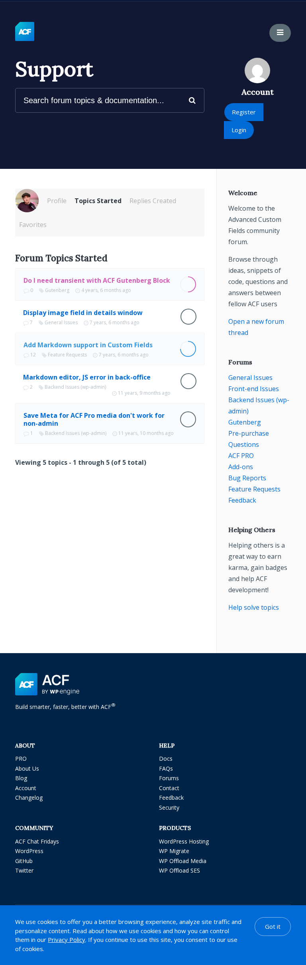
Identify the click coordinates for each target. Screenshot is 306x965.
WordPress (29, 851)
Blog (21, 778)
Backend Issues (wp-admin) (75, 387)
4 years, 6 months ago (106, 290)
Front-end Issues (253, 388)
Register (244, 112)
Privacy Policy (66, 939)
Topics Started (98, 200)
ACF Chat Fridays (37, 841)
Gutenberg (57, 290)
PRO (21, 758)
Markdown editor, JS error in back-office (87, 377)
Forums (169, 778)
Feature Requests (67, 354)
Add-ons (240, 466)
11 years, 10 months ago (146, 433)
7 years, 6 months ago (114, 322)
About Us (27, 768)
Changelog (29, 797)
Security (169, 807)
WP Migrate (174, 851)
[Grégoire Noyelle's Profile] (27, 201)
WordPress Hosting (184, 841)
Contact (169, 788)
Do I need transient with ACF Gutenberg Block (97, 280)
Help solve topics (253, 607)
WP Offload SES (179, 870)
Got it (272, 926)
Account (25, 788)
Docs (166, 758)
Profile (57, 200)
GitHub (24, 861)
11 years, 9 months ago (144, 393)
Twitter (24, 870)
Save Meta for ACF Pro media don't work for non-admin (94, 419)
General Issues (61, 322)
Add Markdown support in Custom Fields (88, 345)
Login (238, 130)
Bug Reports (247, 478)
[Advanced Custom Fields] (24, 32)
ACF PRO (241, 455)
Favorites (33, 224)
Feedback (242, 500)
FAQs (166, 768)
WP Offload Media (182, 861)
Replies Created (152, 200)
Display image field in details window (83, 312)
